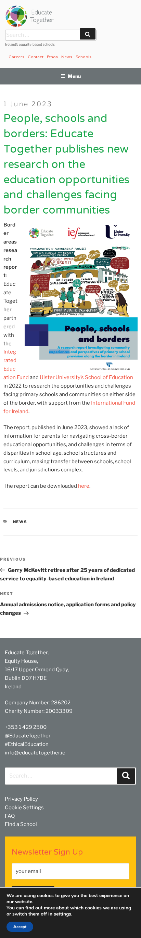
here (83, 486)
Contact (35, 56)
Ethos (52, 56)
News (66, 56)
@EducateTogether (28, 736)
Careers (16, 56)
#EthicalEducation (27, 744)
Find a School (21, 824)
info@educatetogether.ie (35, 753)
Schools (83, 56)
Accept (19, 926)
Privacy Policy (21, 799)
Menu (74, 76)
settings (62, 914)
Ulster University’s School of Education (86, 377)
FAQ (10, 816)
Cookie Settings (24, 807)
